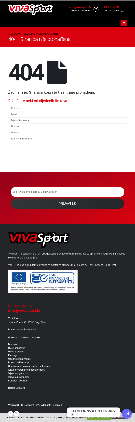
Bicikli (14, 114)
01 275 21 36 (20, 306)
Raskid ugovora (16, 387)
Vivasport (14, 34)
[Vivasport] (31, 9)
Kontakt (36, 337)
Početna (15, 108)
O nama (15, 132)
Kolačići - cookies (17, 380)
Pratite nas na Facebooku (22, 329)
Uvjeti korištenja (16, 348)
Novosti (15, 126)
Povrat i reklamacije (18, 362)
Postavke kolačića (119, 417)
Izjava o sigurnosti (18, 373)
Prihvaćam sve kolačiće (98, 417)
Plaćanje (12, 355)
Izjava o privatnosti (18, 377)
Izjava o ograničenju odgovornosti (26, 369)
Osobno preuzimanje (19, 358)
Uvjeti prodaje (15, 351)
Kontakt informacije (21, 138)
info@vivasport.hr (24, 310)
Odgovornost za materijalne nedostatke (29, 366)
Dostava (12, 344)
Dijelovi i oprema (20, 120)
